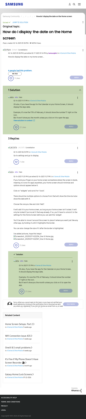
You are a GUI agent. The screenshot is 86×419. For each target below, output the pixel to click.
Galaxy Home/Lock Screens (18, 374)
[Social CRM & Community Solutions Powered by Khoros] (77, 390)
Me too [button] (15, 74)
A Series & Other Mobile (68, 53)
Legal (3, 410)
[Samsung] (14, 4)
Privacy (4, 406)
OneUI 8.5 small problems (18, 347)
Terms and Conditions (10, 402)
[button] (79, 50)
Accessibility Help (9, 398)
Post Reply (71, 304)
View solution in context (23, 120)
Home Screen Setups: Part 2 (19, 324)
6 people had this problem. (20, 70)
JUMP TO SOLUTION (20, 22)
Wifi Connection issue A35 (18, 336)
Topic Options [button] (79, 22)
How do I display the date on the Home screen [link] (54, 16)
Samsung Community (11, 16)
